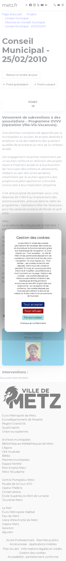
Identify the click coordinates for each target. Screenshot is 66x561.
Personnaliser (33, 317)
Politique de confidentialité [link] (33, 323)
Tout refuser (33, 311)
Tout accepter (33, 304)
